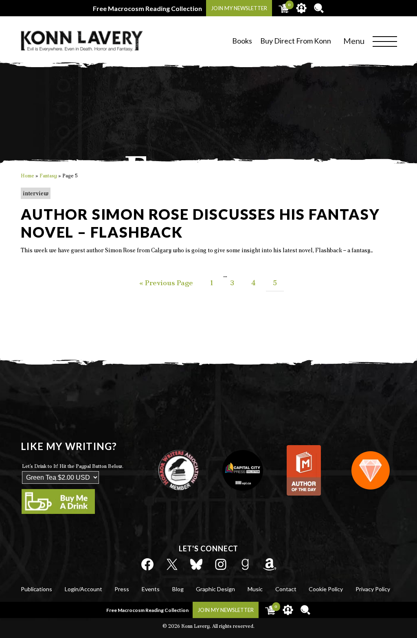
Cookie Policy (326, 589)
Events (151, 589)
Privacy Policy (373, 589)
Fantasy (48, 176)
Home (27, 176)
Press (121, 589)
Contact (285, 589)
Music (255, 589)
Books (242, 40)
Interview (35, 193)
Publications (36, 589)
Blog (178, 589)
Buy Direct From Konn (295, 40)
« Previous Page (166, 282)
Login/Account (83, 589)
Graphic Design (215, 589)
